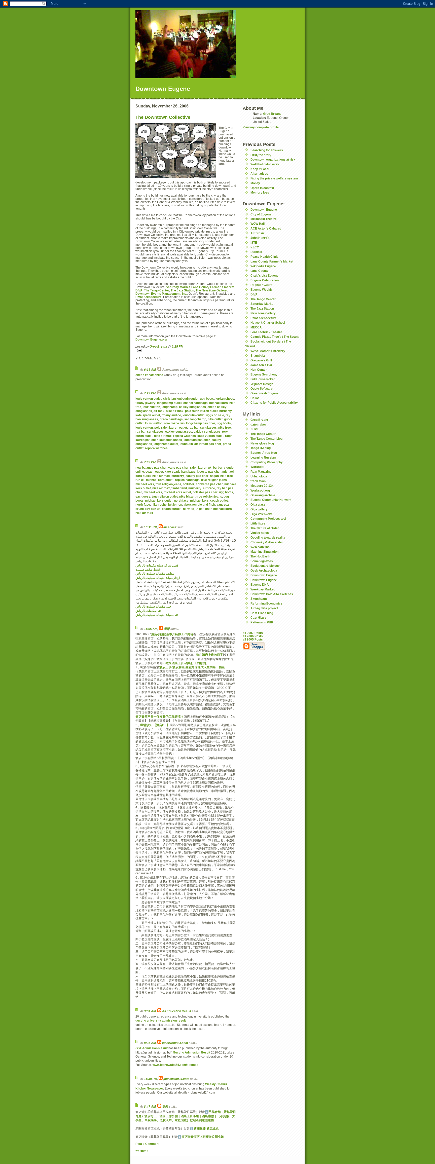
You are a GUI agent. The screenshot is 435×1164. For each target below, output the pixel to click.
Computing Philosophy (266, 462)
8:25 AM (150, 1042)
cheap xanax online (149, 375)
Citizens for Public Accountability (274, 402)
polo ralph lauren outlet (201, 410)
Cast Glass (258, 617)
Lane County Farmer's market (212, 287)
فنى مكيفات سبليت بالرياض (153, 606)
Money (255, 183)
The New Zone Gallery (211, 290)
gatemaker (258, 424)
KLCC (254, 247)
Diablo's (256, 251)
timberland (179, 488)
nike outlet (215, 419)
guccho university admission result (160, 1020)
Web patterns (260, 547)
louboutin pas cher (197, 439)
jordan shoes (224, 398)
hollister (188, 484)
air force (209, 488)
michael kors (218, 402)
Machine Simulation (264, 551)
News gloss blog (262, 443)
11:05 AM (150, 628)
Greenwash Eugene (264, 393)
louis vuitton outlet (148, 398)
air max (159, 410)
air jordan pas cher (207, 443)
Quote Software (261, 388)
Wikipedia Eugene (263, 266)
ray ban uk (152, 508)
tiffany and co (171, 415)
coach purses (172, 508)
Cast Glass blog (261, 613)
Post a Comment (147, 1143)
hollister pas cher (205, 492)
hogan (214, 475)
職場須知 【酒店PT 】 (155, 725)
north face (181, 500)
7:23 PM (150, 393)
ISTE (253, 242)
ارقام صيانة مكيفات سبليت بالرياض (157, 577)
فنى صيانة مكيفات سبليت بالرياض (156, 614)
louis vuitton (151, 406)
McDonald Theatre (263, 218)
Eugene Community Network (271, 499)
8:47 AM (150, 1106)
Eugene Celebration (264, 280)
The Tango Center (156, 290)
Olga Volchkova (261, 514)
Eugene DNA (259, 584)
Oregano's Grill (261, 360)
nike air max (175, 410)
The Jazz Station (182, 290)
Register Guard (261, 284)
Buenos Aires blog (263, 452)
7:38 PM (150, 462)
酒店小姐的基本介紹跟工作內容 (172, 634)
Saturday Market (178, 287)
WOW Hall (257, 223)
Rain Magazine (260, 471)
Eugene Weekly (261, 289)
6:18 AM (150, 369)
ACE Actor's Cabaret (265, 228)
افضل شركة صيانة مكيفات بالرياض (157, 565)
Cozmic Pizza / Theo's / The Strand (274, 336)
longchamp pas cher (200, 423)
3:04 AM (150, 1011)
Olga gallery (259, 509)
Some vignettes (261, 561)
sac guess (142, 496)
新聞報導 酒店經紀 (206, 1128)
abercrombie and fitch (199, 504)
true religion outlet (165, 496)
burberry (225, 410)
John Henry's (260, 237)
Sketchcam (258, 598)
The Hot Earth (260, 556)
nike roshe (159, 504)
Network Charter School (267, 322)
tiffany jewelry (145, 402)
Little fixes (257, 523)
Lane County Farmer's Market (271, 261)
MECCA (256, 327)
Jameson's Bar (261, 365)
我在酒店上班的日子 (209, 654)
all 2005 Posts (253, 639)
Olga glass (258, 504)
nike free (224, 427)
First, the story (260, 155)
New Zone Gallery (263, 313)
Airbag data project (264, 608)
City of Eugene (260, 214)
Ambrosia (257, 233)
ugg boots (207, 398)
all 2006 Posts (253, 636)
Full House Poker (262, 379)
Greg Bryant (158, 346)
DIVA (138, 290)
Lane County (259, 270)
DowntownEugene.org (151, 339)
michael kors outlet (159, 479)
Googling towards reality (267, 537)
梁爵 (167, 628)
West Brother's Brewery (267, 351)
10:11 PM (150, 527)
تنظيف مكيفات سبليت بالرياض (154, 573)
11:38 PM (150, 1078)
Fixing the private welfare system (274, 178)
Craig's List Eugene (264, 275)
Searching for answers (266, 150)
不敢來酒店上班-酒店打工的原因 (184, 663)
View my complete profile (261, 127)
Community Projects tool (268, 518)
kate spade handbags (180, 471)
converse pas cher (209, 484)
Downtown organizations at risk (272, 159)
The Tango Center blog (266, 438)
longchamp (169, 406)
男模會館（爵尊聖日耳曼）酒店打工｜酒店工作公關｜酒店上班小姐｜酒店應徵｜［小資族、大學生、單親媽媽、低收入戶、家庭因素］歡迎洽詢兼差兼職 (185, 1116)
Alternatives (259, 173)
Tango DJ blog (260, 447)
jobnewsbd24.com (175, 1042)
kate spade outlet (147, 415)
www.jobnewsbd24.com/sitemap (175, 1064)
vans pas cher (178, 467)
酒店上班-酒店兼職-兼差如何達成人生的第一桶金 (192, 667)
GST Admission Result (151, 1048)
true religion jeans (214, 479)
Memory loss (259, 192)
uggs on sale (215, 415)
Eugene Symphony (263, 374)
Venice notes (259, 532)
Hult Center (258, 369)
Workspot (257, 466)
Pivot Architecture (148, 296)
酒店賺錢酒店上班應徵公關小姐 (203, 1136)
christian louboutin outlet (180, 398)
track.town (258, 481)
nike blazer (187, 496)
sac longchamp (195, 419)
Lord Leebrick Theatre (266, 332)
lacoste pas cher (209, 471)
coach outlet (154, 471)
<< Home (141, 1150)
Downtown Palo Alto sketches (271, 594)
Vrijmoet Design (261, 384)
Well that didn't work (264, 164)
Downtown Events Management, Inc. (161, 293)
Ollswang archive (262, 495)
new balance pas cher (151, 467)
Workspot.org (260, 490)
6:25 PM (177, 346)
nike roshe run (174, 423)
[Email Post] (185, 350)
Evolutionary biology (265, 565)
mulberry (194, 488)
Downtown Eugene (263, 209)
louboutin (186, 443)
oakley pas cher (197, 475)
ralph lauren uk (200, 467)
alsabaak (169, 527)
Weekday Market (262, 589)
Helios (255, 398)
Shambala (257, 355)
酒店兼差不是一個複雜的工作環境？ (159, 716)
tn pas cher (204, 508)
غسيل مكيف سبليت (147, 569)
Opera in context (262, 188)
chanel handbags (195, 402)
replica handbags (187, 479)
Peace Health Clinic (264, 256)
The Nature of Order (264, 528)
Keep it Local (259, 169)
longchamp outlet (169, 402)
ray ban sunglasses (203, 427)
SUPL (254, 429)
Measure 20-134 (262, 485)
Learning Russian (263, 457)
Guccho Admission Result (192, 1052)
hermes (188, 508)
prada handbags (171, 419)
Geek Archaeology (263, 570)
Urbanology (258, 476)
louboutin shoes (170, 439)
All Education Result (176, 1011)
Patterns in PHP (261, 622)
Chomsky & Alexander (266, 542)
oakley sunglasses (192, 406)
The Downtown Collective (162, 117)
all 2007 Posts (253, 632)
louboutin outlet (193, 415)
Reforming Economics (266, 603)
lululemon (175, 504)
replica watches (184, 435)
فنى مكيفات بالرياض (148, 610)
